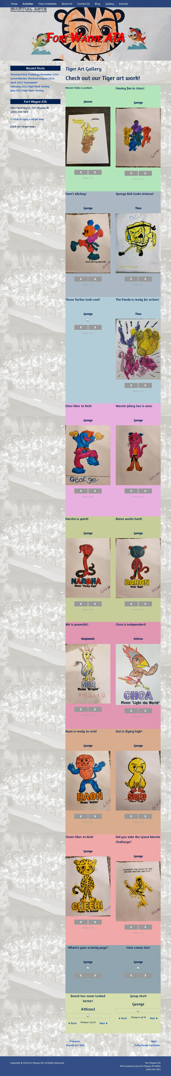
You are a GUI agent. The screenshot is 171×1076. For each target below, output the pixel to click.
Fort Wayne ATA (85, 37)
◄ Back (72, 1023)
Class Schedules (47, 3)
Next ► (104, 1023)
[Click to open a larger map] (27, 119)
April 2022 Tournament (23, 82)
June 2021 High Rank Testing (27, 90)
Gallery (109, 3)
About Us (67, 3)
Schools (123, 3)
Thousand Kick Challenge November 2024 (34, 74)
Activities (28, 3)
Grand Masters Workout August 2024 (32, 78)
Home (14, 3)
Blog (97, 3)
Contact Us (83, 3)
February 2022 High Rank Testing (29, 86)
